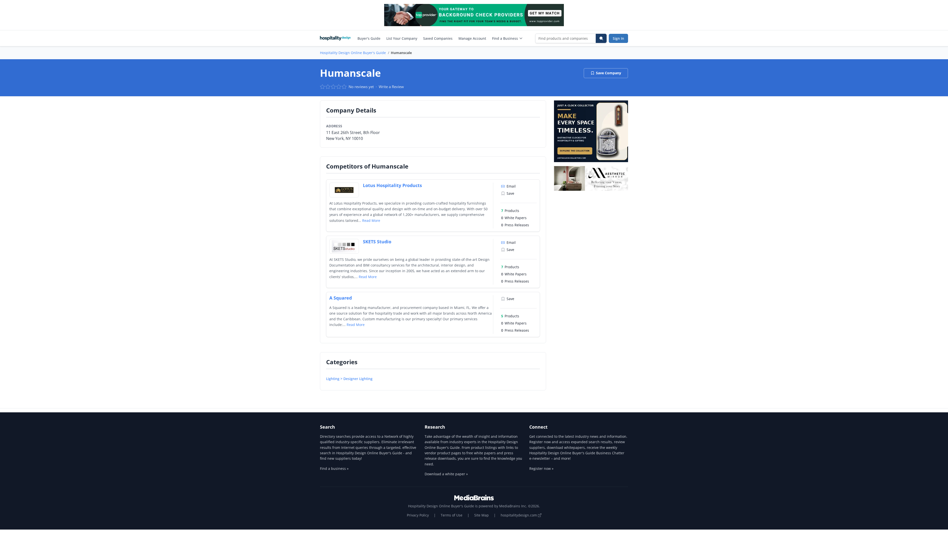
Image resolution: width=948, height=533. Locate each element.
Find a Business (505, 38)
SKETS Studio (377, 242)
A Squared (340, 298)
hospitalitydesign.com (519, 515)
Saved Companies (438, 38)
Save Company (608, 73)
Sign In (618, 38)
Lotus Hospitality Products (392, 185)
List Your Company (401, 38)
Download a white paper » (446, 474)
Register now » (541, 468)
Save (510, 193)
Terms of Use (451, 515)
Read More (371, 220)
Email (511, 186)
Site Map (481, 515)
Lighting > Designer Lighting (349, 378)
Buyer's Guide (368, 38)
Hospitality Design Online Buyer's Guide (353, 52)
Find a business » (334, 468)
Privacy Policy (418, 515)
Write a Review (391, 86)
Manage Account (472, 38)
